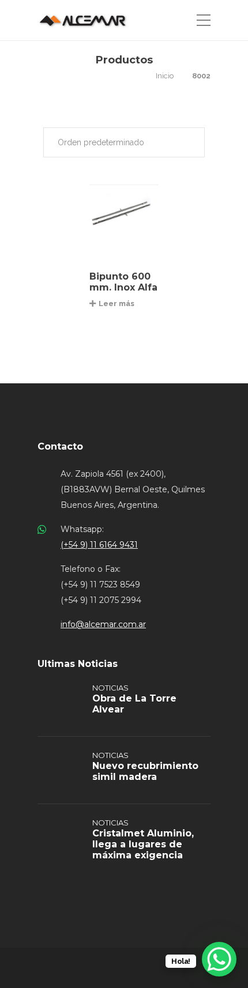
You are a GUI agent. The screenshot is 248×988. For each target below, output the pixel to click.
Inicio (165, 75)
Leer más (116, 303)
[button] (124, 142)
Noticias (110, 687)
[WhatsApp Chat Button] (219, 959)
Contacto (60, 446)
